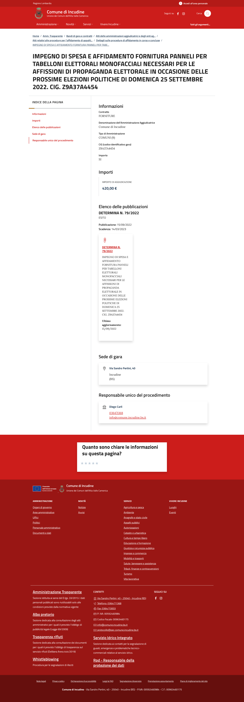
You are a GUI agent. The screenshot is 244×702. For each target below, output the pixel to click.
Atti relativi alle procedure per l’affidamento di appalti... (62, 40)
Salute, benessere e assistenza (140, 563)
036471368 (116, 413)
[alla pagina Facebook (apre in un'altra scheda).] (177, 13)
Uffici (35, 517)
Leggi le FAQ (108, 681)
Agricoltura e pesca (134, 507)
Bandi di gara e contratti (79, 36)
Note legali (41, 681)
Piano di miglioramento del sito (194, 681)
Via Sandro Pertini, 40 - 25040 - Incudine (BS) (124, 598)
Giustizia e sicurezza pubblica (139, 548)
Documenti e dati (42, 533)
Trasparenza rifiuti (48, 637)
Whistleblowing (46, 659)
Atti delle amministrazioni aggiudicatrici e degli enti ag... (125, 36)
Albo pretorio (43, 614)
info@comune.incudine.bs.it (127, 417)
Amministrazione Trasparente (57, 592)
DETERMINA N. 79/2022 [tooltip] (111, 249)
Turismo (128, 574)
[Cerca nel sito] (207, 13)
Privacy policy (58, 681)
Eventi (172, 512)
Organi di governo (42, 507)
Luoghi (173, 507)
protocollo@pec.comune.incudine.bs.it (117, 630)
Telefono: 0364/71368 (109, 603)
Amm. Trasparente (53, 36)
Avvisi (81, 512)
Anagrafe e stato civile (135, 517)
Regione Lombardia (42, 3)
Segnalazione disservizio (130, 681)
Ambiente (129, 512)
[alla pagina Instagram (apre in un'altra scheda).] (182, 13)
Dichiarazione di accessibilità (83, 681)
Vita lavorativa (131, 579)
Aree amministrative (43, 512)
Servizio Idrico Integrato (112, 638)
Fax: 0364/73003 (106, 608)
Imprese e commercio (135, 553)
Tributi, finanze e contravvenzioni (141, 569)
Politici (36, 523)
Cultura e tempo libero (135, 538)
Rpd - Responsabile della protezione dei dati (113, 662)
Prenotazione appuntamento (161, 681)
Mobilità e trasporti (134, 558)
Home (36, 36)
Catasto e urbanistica (135, 533)
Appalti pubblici (132, 523)
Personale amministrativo (46, 528)
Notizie (82, 507)
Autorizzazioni (131, 528)
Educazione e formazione (137, 543)
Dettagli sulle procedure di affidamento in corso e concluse (128, 40)
